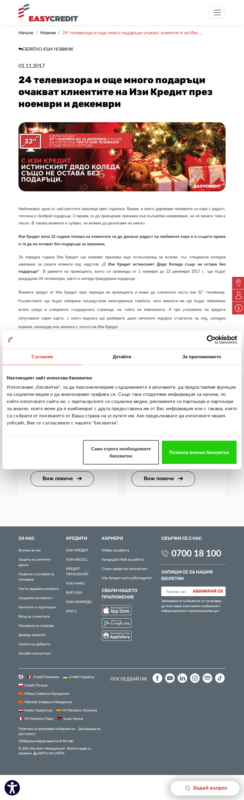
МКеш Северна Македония (46, 693)
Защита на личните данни (34, 562)
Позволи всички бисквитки (199, 452)
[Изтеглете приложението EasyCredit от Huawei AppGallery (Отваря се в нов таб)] (117, 637)
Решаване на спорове (36, 625)
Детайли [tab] (122, 356)
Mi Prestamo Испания (79, 710)
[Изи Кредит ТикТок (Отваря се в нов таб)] (220, 678)
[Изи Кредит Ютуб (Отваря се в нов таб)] (170, 678)
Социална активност (35, 597)
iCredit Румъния (46, 676)
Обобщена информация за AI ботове (45, 741)
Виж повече (58, 479)
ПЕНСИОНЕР (77, 571)
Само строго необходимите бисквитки (121, 452)
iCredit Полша (35, 685)
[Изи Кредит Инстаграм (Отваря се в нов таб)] (195, 678)
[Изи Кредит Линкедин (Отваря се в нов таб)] (182, 678)
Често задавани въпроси (38, 588)
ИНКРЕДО (79, 601)
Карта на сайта (50, 753)
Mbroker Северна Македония (48, 701)
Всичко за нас (29, 550)
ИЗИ (74, 592)
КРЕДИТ (77, 550)
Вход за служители (34, 616)
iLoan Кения (73, 718)
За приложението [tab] (201, 356)
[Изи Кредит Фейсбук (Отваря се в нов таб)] (157, 678)
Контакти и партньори (37, 606)
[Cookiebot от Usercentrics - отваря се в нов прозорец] (211, 339)
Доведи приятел (32, 634)
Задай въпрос (210, 788)
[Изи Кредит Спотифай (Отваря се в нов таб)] (207, 678)
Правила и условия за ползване (36, 576)
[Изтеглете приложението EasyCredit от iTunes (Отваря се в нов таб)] (117, 611)
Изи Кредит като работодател (127, 577)
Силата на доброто (34, 643)
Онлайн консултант (34, 653)
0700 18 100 (196, 553)
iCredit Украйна (81, 676)
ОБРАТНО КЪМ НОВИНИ (48, 49)
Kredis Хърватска (38, 710)
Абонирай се (208, 591)
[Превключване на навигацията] (217, 12)
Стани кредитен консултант (125, 568)
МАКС (75, 583)
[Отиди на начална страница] (50, 12)
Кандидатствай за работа (123, 559)
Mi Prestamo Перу (38, 718)
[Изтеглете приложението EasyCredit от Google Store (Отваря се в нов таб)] (117, 624)
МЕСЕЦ (76, 559)
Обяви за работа (115, 550)
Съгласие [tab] (42, 356)
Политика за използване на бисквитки (46, 728)
